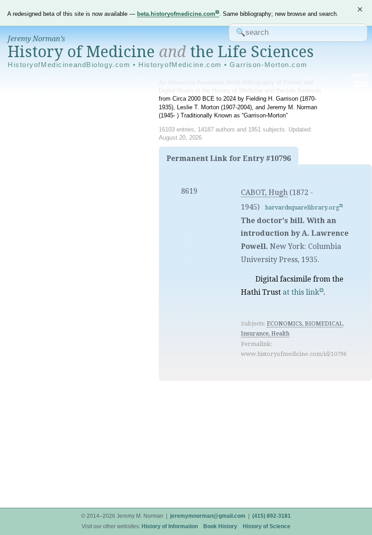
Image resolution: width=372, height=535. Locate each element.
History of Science (266, 526)
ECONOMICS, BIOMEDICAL (305, 323)
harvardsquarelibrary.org (302, 207)
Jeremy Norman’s (36, 38)
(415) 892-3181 (271, 516)
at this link (301, 292)
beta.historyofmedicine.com (176, 13)
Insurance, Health (265, 333)
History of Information (170, 526)
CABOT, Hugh (264, 192)
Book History (220, 526)
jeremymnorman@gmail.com (207, 516)
